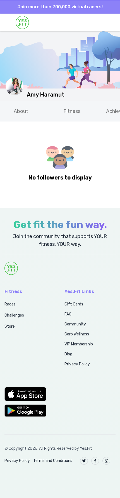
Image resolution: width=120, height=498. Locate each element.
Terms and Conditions (52, 460)
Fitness (71, 111)
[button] (28, 394)
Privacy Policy (77, 364)
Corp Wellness (76, 334)
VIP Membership (78, 344)
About (21, 111)
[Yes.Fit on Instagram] (106, 461)
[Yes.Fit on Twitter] (84, 461)
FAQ (67, 314)
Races (10, 304)
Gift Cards (73, 304)
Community (75, 324)
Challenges (14, 315)
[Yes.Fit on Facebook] (95, 461)
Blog (68, 354)
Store (9, 326)
